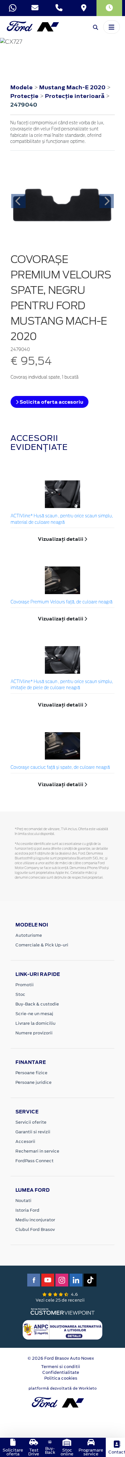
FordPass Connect (34, 1161)
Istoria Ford (27, 1210)
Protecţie (25, 96)
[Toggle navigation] (111, 27)
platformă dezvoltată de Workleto (63, 1388)
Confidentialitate (60, 1372)
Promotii (24, 985)
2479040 (23, 105)
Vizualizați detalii (61, 539)
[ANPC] (62, 1329)
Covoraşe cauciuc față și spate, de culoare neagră (60, 768)
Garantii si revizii (32, 1132)
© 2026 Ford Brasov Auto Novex (61, 1358)
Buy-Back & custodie (37, 1004)
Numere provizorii (34, 1033)
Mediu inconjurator (35, 1220)
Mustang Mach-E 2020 (72, 87)
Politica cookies (60, 1378)
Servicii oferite (30, 1122)
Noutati (23, 1201)
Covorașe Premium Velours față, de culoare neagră (62, 602)
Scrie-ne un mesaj (34, 1014)
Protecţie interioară (75, 96)
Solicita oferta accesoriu (51, 402)
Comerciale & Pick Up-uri (41, 945)
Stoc (20, 994)
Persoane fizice (31, 1073)
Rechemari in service (37, 1151)
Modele (21, 87)
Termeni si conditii (60, 1367)
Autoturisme (28, 935)
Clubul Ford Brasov (35, 1229)
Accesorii (25, 1141)
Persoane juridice (33, 1082)
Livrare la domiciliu (35, 1023)
